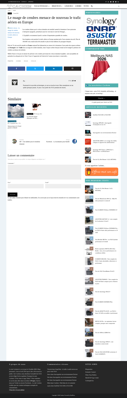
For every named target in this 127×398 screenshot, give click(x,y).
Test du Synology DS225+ (102, 291)
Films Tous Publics (91, 375)
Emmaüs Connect (90, 372)
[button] (92, 6)
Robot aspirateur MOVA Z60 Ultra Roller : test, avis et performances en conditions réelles (105, 251)
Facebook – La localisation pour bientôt (57, 141)
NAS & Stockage (41, 6)
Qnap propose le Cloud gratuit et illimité (14, 127)
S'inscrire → (101, 98)
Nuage (26, 61)
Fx (24, 81)
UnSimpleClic (89, 380)
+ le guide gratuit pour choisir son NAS (101, 102)
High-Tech (56, 6)
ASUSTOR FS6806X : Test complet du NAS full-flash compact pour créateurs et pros (106, 281)
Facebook (28, 383)
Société (9, 13)
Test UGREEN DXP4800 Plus (103, 302)
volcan (34, 61)
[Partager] (16, 69)
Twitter (16, 383)
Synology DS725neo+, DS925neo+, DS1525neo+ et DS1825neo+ (103, 150)
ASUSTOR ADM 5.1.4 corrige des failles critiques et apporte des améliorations (105, 141)
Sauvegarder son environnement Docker (104, 132)
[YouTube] (111, 1)
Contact (24, 1)
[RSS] (118, 1)
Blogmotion (88, 369)
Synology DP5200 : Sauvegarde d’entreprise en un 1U (102, 123)
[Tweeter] (35, 69)
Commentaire (11, 163)
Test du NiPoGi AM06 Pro (102, 332)
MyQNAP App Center (92, 378)
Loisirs (78, 6)
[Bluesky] (116, 1)
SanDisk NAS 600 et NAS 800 (102, 115)
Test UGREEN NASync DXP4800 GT (106, 210)
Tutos (86, 6)
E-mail (47, 182)
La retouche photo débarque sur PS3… (32, 117)
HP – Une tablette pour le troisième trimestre (29, 142)
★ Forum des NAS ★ (14, 1)
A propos (30, 1)
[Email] (72, 69)
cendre (19, 61)
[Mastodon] (113, 1)
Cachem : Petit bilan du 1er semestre (64, 383)
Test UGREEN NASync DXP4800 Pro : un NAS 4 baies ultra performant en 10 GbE (106, 230)
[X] (108, 1)
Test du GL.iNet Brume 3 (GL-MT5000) (104, 159)
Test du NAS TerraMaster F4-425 (104, 271)
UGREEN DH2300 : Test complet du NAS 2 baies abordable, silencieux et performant (106, 261)
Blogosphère (30, 114)
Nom (9, 182)
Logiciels (69, 6)
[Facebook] (106, 1)
